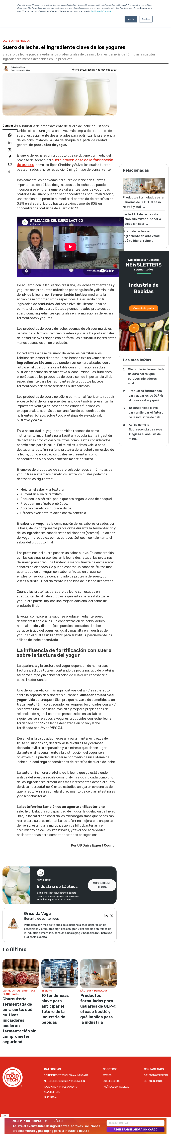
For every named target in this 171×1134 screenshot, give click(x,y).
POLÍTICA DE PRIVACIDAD (116, 1086)
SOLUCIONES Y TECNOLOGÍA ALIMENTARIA (66, 1075)
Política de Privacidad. (101, 11)
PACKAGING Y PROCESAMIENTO (60, 1086)
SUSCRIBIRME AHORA (102, 885)
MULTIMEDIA (50, 1097)
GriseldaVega (18, 67)
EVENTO (107, 1075)
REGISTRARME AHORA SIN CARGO (135, 1129)
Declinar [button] (146, 19)
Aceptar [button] (130, 19)
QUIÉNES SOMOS (111, 1081)
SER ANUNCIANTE (153, 1081)
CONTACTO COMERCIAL (156, 1075)
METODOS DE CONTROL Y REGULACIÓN (64, 1081)
